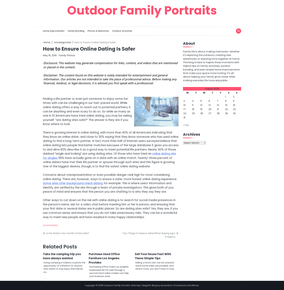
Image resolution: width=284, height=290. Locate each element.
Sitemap (135, 285)
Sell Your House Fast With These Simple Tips (153, 256)
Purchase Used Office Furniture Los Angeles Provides (104, 258)
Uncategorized (50, 225)
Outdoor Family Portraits (142, 10)
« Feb (186, 125)
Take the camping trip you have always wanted (62, 256)
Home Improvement (53, 30)
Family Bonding (76, 30)
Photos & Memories (98, 30)
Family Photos (67, 55)
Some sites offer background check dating (73, 183)
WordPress (193, 285)
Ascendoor (166, 285)
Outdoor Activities (122, 30)
